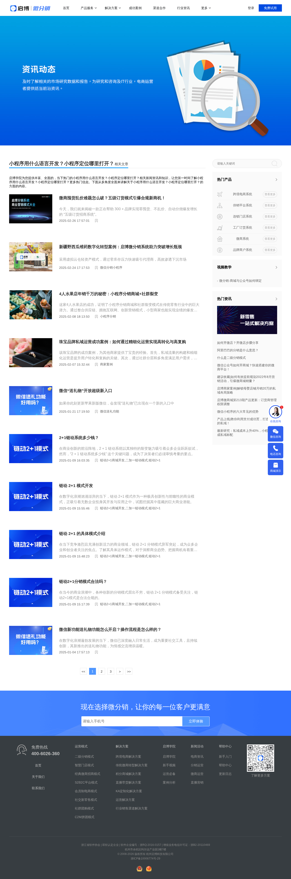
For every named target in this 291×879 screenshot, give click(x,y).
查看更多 (270, 194)
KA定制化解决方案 (129, 791)
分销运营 (197, 765)
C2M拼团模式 (84, 817)
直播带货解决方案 (128, 782)
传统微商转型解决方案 (132, 765)
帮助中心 (225, 765)
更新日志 (225, 774)
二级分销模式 (84, 756)
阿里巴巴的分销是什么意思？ (237, 350)
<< (83, 671)
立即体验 (196, 721)
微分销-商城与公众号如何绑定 (240, 280)
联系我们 (38, 788)
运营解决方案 (125, 800)
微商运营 (197, 774)
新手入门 (225, 756)
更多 (204, 8)
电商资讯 (197, 756)
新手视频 (169, 765)
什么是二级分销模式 (231, 358)
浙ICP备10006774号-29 (145, 858)
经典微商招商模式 (87, 774)
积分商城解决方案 (128, 774)
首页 (66, 8)
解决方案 (111, 8)
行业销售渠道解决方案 (132, 808)
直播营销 (197, 782)
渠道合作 (159, 8)
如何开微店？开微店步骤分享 (237, 343)
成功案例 (135, 8)
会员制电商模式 (86, 791)
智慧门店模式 (84, 765)
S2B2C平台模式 (86, 782)
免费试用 (270, 8)
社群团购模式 (84, 808)
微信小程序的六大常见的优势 (237, 411)
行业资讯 (183, 8)
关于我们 (38, 777)
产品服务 (87, 8)
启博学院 (169, 756)
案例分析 (169, 782)
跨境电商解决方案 (128, 756)
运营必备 (169, 774)
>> (129, 671)
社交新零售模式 (86, 800)
